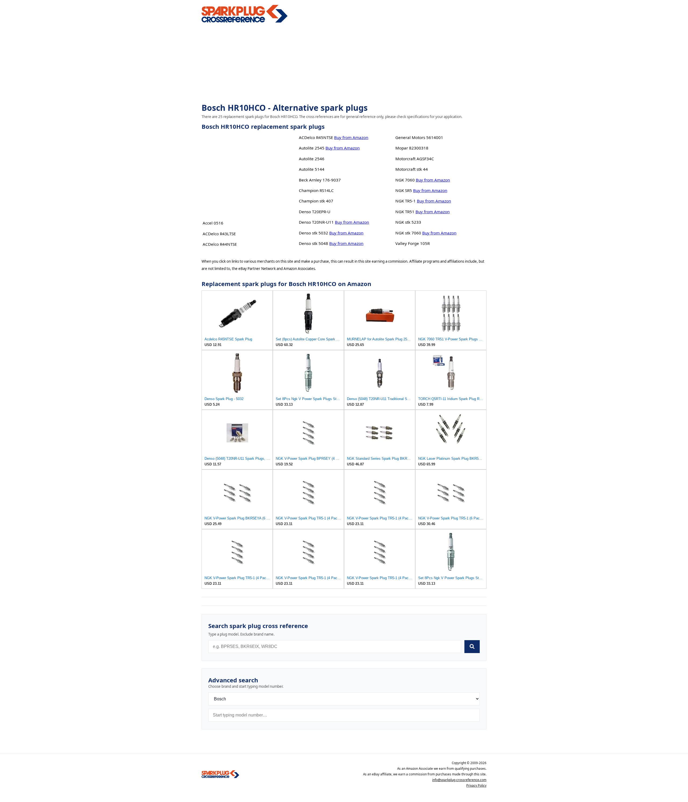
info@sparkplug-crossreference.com (459, 780)
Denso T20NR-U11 (316, 222)
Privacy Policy (476, 785)
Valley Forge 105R (412, 243)
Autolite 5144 (311, 169)
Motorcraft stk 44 (411, 169)
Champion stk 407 (316, 201)
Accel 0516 (213, 223)
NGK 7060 (405, 180)
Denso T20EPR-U (314, 211)
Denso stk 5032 (313, 233)
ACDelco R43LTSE (219, 233)
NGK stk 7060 (408, 233)
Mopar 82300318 (411, 148)
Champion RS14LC (316, 190)
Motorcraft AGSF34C (414, 158)
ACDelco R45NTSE (316, 137)
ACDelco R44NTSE (220, 244)
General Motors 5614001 (419, 137)
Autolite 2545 (311, 148)
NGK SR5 (403, 190)
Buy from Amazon (351, 137)
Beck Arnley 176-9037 (320, 180)
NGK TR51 (404, 211)
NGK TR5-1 (405, 201)
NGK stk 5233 (408, 222)
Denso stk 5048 (313, 243)
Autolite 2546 (311, 158)
